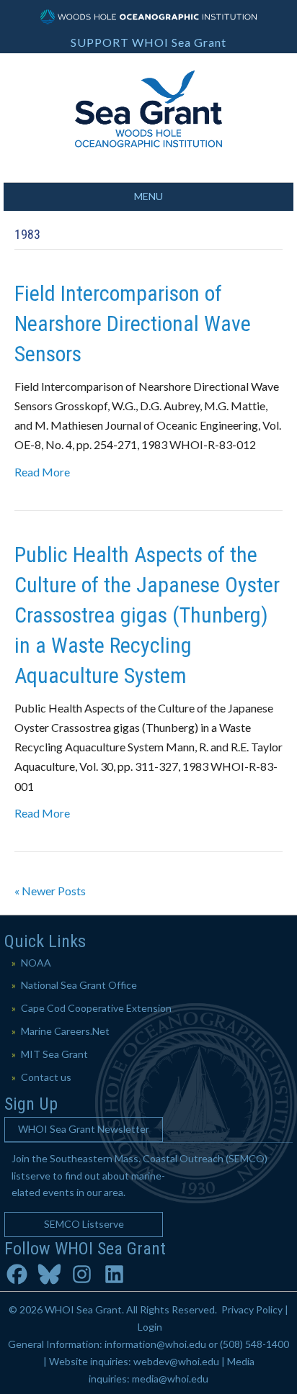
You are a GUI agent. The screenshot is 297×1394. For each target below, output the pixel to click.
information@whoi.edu (155, 1344)
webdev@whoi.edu (176, 1361)
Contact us (46, 1077)
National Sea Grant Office (79, 985)
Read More (42, 472)
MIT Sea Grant (54, 1054)
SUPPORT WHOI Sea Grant (148, 42)
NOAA (36, 962)
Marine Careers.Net (65, 1031)
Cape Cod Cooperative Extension (96, 1008)
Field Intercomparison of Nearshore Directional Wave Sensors (132, 323)
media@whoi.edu (170, 1378)
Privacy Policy (252, 1309)
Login (150, 1327)
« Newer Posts (50, 890)
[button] (83, 1129)
